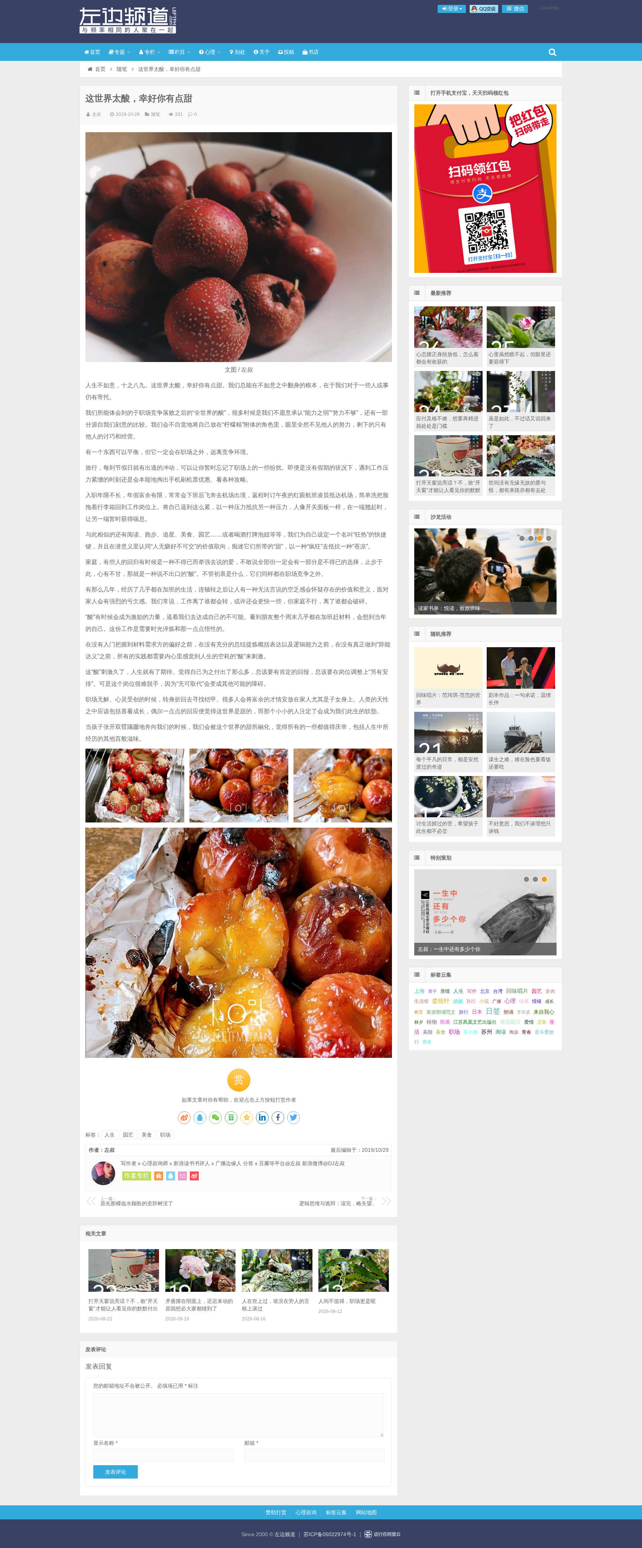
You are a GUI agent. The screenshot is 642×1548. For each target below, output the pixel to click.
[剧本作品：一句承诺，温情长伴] (521, 687)
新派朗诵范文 (441, 1012)
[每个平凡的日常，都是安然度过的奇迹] (448, 751)
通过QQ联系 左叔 (170, 1175)
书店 (313, 52)
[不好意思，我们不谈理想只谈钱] (521, 815)
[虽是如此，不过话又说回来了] (521, 410)
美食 (147, 1135)
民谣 (445, 1022)
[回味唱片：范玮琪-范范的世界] (448, 687)
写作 (472, 991)
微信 (518, 9)
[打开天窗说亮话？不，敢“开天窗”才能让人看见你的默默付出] (123, 1290)
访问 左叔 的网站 (158, 1175)
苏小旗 (470, 1032)
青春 (526, 1032)
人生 (109, 1135)
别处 (240, 52)
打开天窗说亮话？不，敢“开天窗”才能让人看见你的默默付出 (448, 490)
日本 (477, 1012)
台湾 (498, 991)
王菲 (541, 1022)
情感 (524, 1001)
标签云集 (336, 1512)
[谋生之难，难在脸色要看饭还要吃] (521, 751)
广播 (496, 1001)
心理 (210, 52)
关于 (264, 52)
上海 (419, 991)
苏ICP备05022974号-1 (330, 1534)
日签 (493, 1011)
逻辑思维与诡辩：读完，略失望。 (338, 1201)
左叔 (96, 114)
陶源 (513, 1032)
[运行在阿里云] (382, 1534)
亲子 (432, 991)
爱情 (529, 1022)
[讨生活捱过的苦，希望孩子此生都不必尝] (448, 815)
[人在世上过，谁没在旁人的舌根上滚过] (277, 1290)
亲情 (445, 991)
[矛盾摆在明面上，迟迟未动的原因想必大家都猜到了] (200, 1290)
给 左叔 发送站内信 (182, 1175)
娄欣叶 (441, 1001)
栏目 (180, 52)
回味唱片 (517, 991)
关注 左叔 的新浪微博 (194, 1175)
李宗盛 (523, 1012)
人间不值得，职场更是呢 (347, 1301)
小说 (484, 1001)
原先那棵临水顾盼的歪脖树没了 (136, 1201)
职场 (165, 1135)
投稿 (289, 52)
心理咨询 (306, 1512)
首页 (95, 52)
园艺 (128, 1135)
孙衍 (471, 1001)
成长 (549, 1001)
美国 (427, 1032)
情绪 (537, 1001)
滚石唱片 (510, 1022)
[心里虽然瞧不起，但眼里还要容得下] (521, 346)
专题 (119, 52)
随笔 (122, 69)
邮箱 (251, 1443)
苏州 (486, 1032)
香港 (426, 1042)
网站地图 (366, 1512)
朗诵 (508, 1012)
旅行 (463, 1012)
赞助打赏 (276, 1512)
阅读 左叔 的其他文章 (136, 1175)
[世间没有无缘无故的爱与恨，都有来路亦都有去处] (521, 475)
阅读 (501, 1032)
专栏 (150, 52)
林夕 (418, 1022)
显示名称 (105, 1443)
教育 (418, 1012)
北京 (485, 991)
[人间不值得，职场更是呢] (353, 1290)
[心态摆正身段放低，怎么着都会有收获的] (448, 346)
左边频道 (128, 20)
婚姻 (458, 1001)
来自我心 (544, 1012)
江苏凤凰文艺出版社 (475, 1022)
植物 (432, 1022)
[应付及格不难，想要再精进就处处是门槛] (448, 410)
